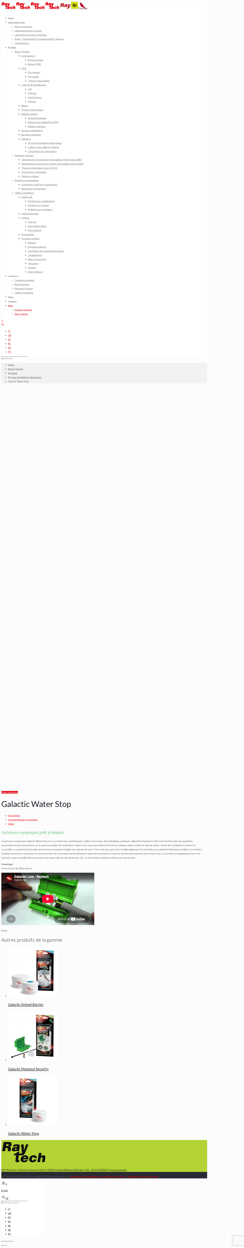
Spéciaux (12, 373)
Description (14, 815)
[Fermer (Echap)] (2, 1241)
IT (9, 331)
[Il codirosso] (83, 8)
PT (9, 351)
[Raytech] (30, 8)
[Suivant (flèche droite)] (5, 1245)
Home (11, 364)
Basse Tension (15, 368)
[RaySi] (69, 8)
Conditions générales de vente (142, 1176)
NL (9, 343)
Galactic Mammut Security (28, 1069)
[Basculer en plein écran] (9, 1241)
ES (9, 339)
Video (11, 823)
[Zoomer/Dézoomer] (12, 1241)
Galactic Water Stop (23, 1133)
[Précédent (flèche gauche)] (2, 1245)
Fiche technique (9, 792)
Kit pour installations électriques (25, 377)
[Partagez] (5, 1241)
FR (2, 324)
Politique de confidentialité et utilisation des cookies (97, 1176)
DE (9, 347)
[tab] (106, 815)
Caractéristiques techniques (23, 819)
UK (9, 335)
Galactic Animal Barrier (26, 1004)
